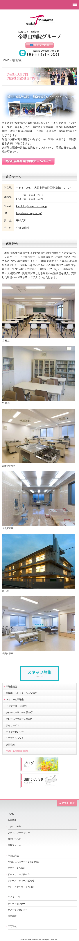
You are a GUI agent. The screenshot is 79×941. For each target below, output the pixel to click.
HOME (5, 60)
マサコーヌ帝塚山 (15, 699)
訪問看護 (10, 745)
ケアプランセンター (16, 738)
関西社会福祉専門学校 (17, 751)
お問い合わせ (14, 839)
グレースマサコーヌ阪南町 (19, 712)
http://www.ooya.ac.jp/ (29, 213)
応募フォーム (14, 845)
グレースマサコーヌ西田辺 (19, 719)
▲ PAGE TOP (67, 803)
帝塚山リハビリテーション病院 (21, 693)
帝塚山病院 (11, 686)
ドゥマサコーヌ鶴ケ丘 (17, 706)
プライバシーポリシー (19, 832)
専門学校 (12, 926)
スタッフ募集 (41, 45)
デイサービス (12, 725)
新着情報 (12, 820)
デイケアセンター (15, 732)
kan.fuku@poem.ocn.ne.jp (31, 206)
